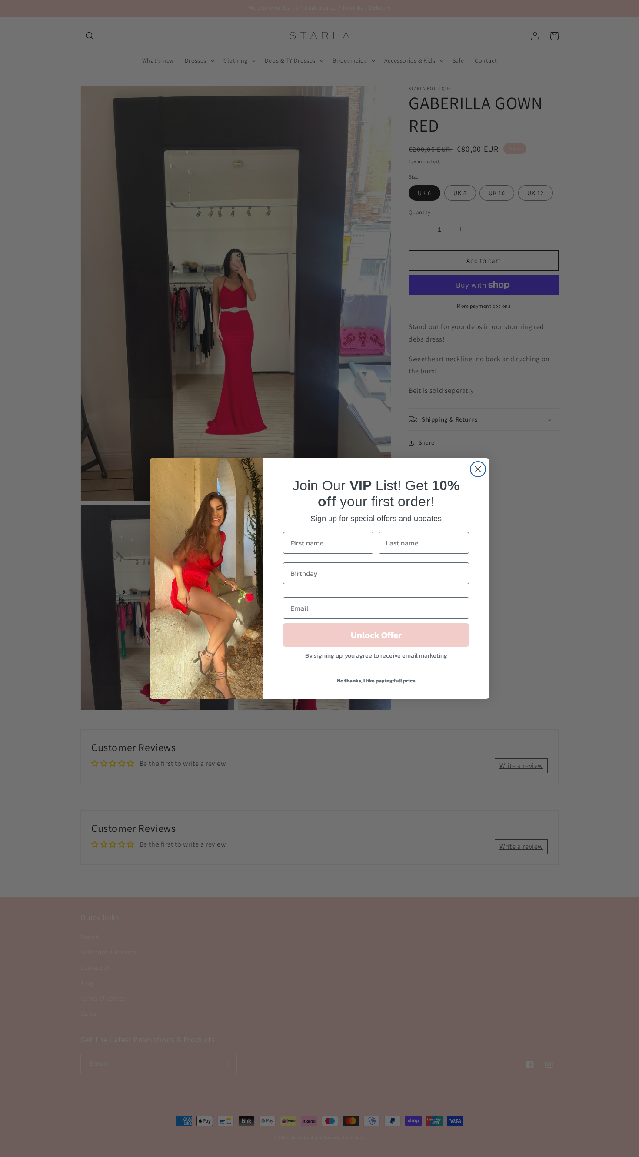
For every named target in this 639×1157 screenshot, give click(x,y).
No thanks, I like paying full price (376, 681)
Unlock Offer (376, 635)
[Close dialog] (478, 469)
